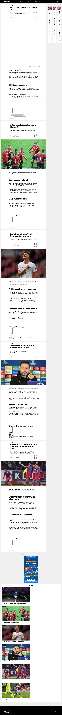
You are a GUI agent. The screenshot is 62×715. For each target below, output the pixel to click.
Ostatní (40, 1)
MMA (32, 1)
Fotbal (21, 1)
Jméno (10, 223)
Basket (36, 1)
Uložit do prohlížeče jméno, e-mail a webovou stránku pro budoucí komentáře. (22, 226)
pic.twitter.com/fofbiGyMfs (33, 96)
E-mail (10, 224)
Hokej (25, 1)
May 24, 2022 (22, 97)
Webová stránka (11, 225)
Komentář (10, 222)
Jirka (15, 135)
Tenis (29, 1)
